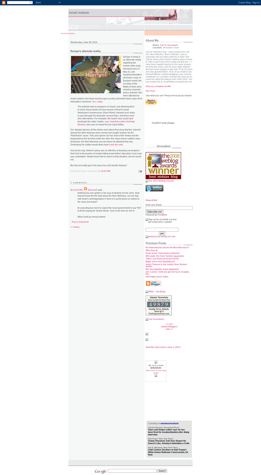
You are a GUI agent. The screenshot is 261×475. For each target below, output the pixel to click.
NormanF (92, 190)
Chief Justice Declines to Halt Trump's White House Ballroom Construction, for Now (168, 452)
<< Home (75, 227)
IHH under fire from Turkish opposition (165, 256)
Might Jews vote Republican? (160, 261)
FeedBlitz (162, 215)
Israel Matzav (79, 12)
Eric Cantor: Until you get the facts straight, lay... (167, 273)
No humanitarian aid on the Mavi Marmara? (167, 247)
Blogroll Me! (152, 200)
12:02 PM (105, 171)
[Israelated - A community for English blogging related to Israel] (155, 319)
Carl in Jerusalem (169, 45)
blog (154, 365)
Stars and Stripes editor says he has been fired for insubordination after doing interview (168, 432)
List (171, 324)
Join (167, 329)
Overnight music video (157, 276)
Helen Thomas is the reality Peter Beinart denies (166, 265)
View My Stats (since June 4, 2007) (163, 347)
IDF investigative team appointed (162, 269)
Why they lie (152, 250)
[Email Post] (139, 171)
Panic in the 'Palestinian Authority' (163, 253)
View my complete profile (158, 86)
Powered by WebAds (68, 33)
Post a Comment (80, 222)
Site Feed (150, 91)
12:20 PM (77, 190)
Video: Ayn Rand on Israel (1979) (162, 258)
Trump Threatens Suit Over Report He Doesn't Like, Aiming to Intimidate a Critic (169, 442)
